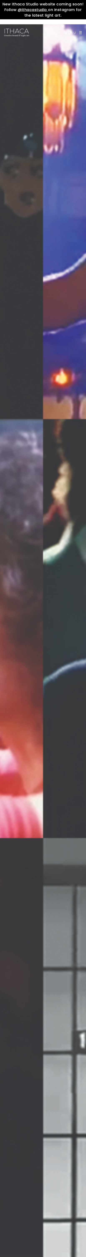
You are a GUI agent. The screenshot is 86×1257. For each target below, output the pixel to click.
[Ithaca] (16, 32)
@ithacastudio (33, 9)
